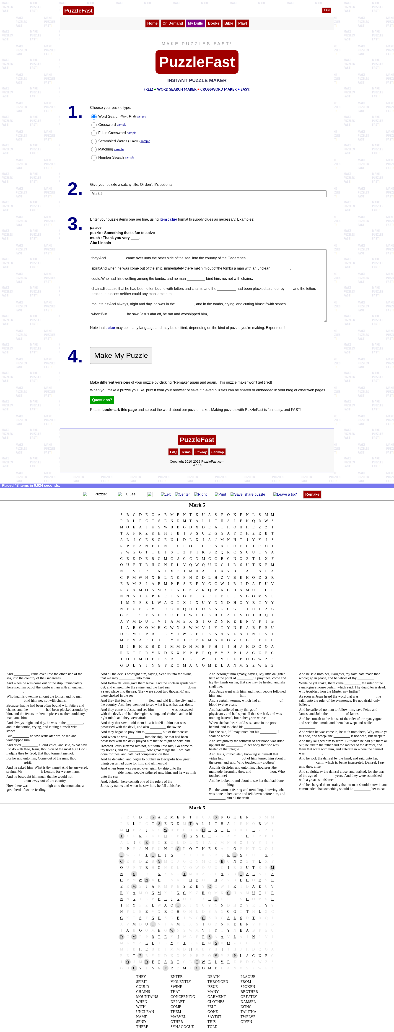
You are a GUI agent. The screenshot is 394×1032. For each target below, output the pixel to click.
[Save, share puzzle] (248, 494)
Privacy (201, 452)
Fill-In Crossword (117, 133)
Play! (242, 23)
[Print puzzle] (220, 494)
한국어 (327, 10)
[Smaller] (76, 494)
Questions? (102, 400)
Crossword (112, 125)
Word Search (122, 116)
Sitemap (217, 452)
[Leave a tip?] (285, 494)
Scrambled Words (124, 141)
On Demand (173, 23)
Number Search (116, 157)
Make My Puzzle (121, 355)
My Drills (195, 23)
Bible (228, 23)
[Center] (182, 494)
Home (152, 23)
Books (213, 23)
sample (141, 116)
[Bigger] (85, 494)
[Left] (166, 494)
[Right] (200, 494)
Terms (186, 452)
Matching (111, 149)
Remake (312, 494)
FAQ (173, 452)
